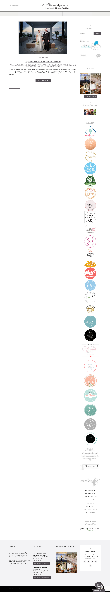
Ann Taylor (24, 64)
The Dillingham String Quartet (46, 66)
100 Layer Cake (90, 512)
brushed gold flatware (52, 64)
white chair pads (56, 66)
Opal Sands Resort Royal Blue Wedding (43, 61)
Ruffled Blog (90, 503)
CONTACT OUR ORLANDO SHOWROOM (41, 563)
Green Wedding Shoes (90, 509)
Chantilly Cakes (60, 64)
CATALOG (30, 14)
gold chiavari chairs (23, 65)
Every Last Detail (90, 490)
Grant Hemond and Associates (47, 65)
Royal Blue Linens (72, 65)
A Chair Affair (31, 64)
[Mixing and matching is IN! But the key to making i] (85, 88)
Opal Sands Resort (64, 65)
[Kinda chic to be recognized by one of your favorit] (85, 78)
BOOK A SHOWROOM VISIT (81, 14)
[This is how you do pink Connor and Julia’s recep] (96, 78)
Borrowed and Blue (90, 500)
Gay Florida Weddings (90, 496)
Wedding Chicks (90, 506)
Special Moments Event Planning (33, 66)
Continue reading (43, 80)
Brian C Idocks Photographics (41, 64)
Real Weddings (43, 57)
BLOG (50, 14)
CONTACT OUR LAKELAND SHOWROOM (42, 577)
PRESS (66, 14)
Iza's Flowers (57, 65)
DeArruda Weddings (68, 64)
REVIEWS (58, 14)
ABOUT (41, 14)
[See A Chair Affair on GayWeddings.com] (90, 241)
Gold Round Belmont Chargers (34, 65)
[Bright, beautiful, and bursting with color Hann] (96, 88)
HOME (22, 14)
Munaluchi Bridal (90, 493)
